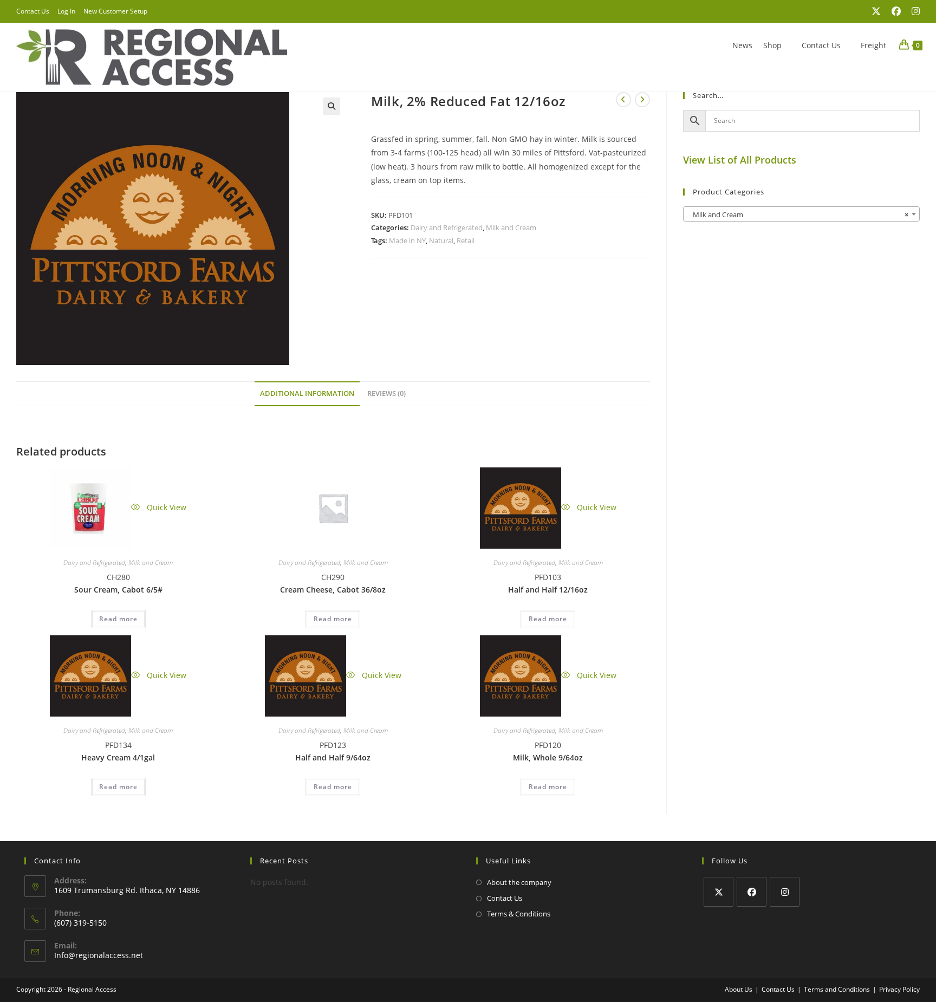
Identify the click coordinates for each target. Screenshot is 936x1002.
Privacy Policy (899, 989)
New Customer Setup (115, 11)
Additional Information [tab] (307, 393)
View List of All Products (739, 159)
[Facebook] (751, 892)
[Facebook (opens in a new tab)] (896, 11)
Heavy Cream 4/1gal (118, 757)
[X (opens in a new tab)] (876, 11)
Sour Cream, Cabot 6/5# (118, 589)
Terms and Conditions (837, 989)
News (742, 45)
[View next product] (642, 99)
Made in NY (407, 240)
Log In (66, 11)
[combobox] (801, 214)
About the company (519, 882)
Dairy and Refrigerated (447, 227)
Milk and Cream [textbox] (798, 214)
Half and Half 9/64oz (332, 757)
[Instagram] (785, 892)
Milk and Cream (511, 227)
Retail (465, 240)
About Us (738, 989)
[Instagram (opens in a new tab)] (913, 11)
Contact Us (32, 11)
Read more (118, 618)
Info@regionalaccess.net (98, 955)
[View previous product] (623, 99)
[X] (718, 892)
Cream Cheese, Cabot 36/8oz (333, 589)
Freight (873, 45)
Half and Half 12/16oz (548, 589)
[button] (331, 106)
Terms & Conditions (518, 914)
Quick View (165, 507)
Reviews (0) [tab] (386, 393)
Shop (772, 45)
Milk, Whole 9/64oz (548, 757)
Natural (441, 240)
